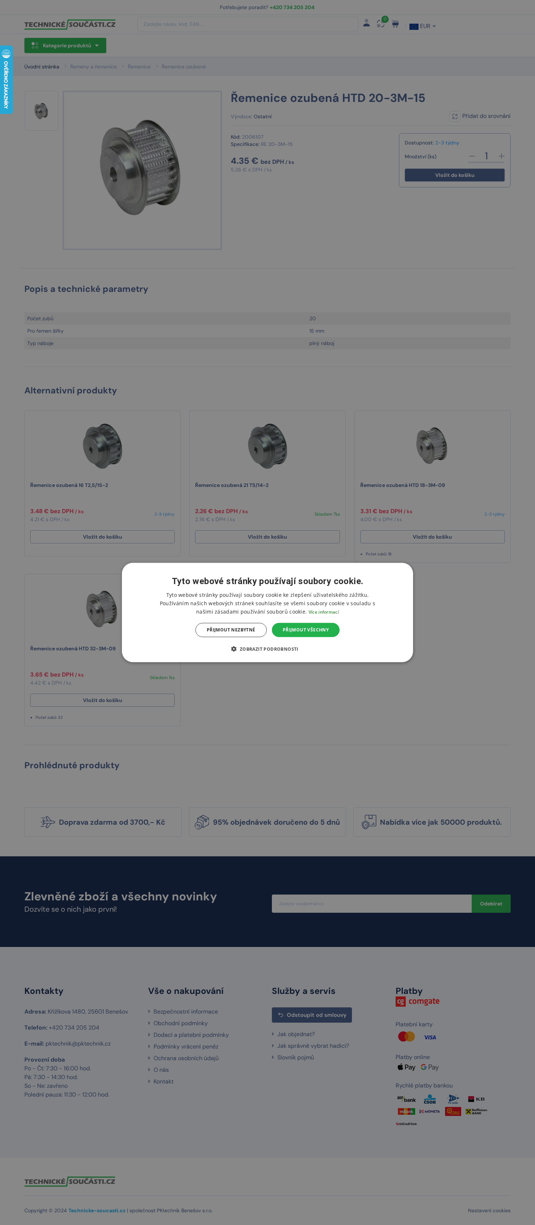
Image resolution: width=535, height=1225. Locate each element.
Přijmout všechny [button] (306, 630)
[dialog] (267, 612)
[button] (267, 648)
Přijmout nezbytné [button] (231, 630)
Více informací (324, 612)
